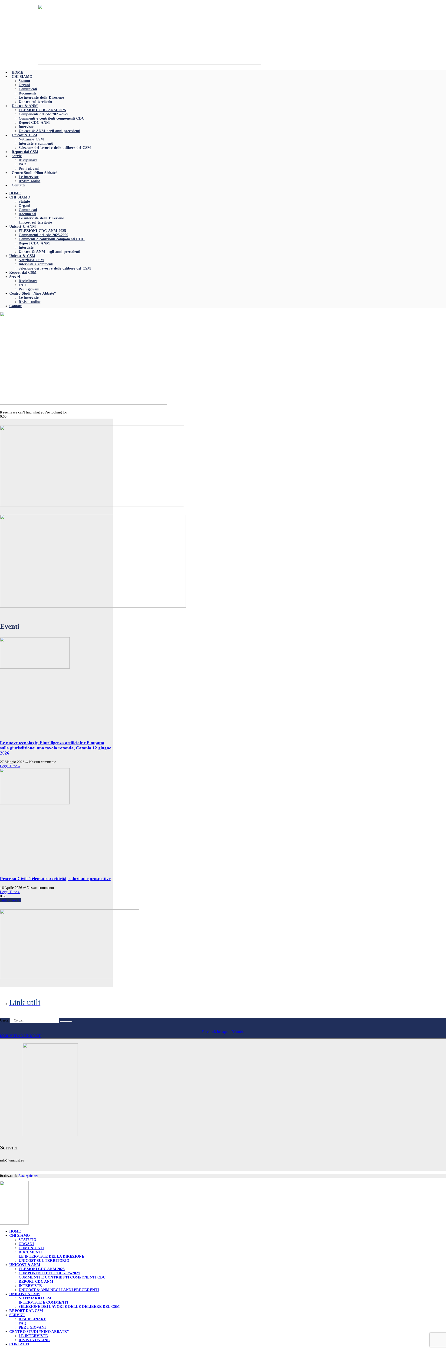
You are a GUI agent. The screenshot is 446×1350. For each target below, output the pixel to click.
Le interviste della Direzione (41, 97)
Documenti (27, 93)
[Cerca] (66, 1021)
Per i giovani (29, 168)
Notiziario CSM (31, 139)
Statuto (24, 81)
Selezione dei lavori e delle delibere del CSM (55, 148)
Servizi (17, 156)
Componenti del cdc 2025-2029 (43, 114)
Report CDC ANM (34, 122)
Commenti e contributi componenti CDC (52, 118)
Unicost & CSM (24, 135)
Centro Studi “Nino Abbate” (34, 173)
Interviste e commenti (36, 143)
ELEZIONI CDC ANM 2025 (42, 110)
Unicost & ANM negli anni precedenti (49, 131)
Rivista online (29, 181)
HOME (17, 72)
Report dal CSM (25, 152)
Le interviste (29, 177)
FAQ (22, 164)
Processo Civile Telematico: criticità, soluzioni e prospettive (55, 878)
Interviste (26, 127)
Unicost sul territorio (35, 102)
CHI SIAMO (22, 76)
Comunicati (28, 89)
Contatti (18, 185)
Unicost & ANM (25, 106)
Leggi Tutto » (10, 766)
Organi (24, 85)
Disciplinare (28, 160)
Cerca (4, 1020)
